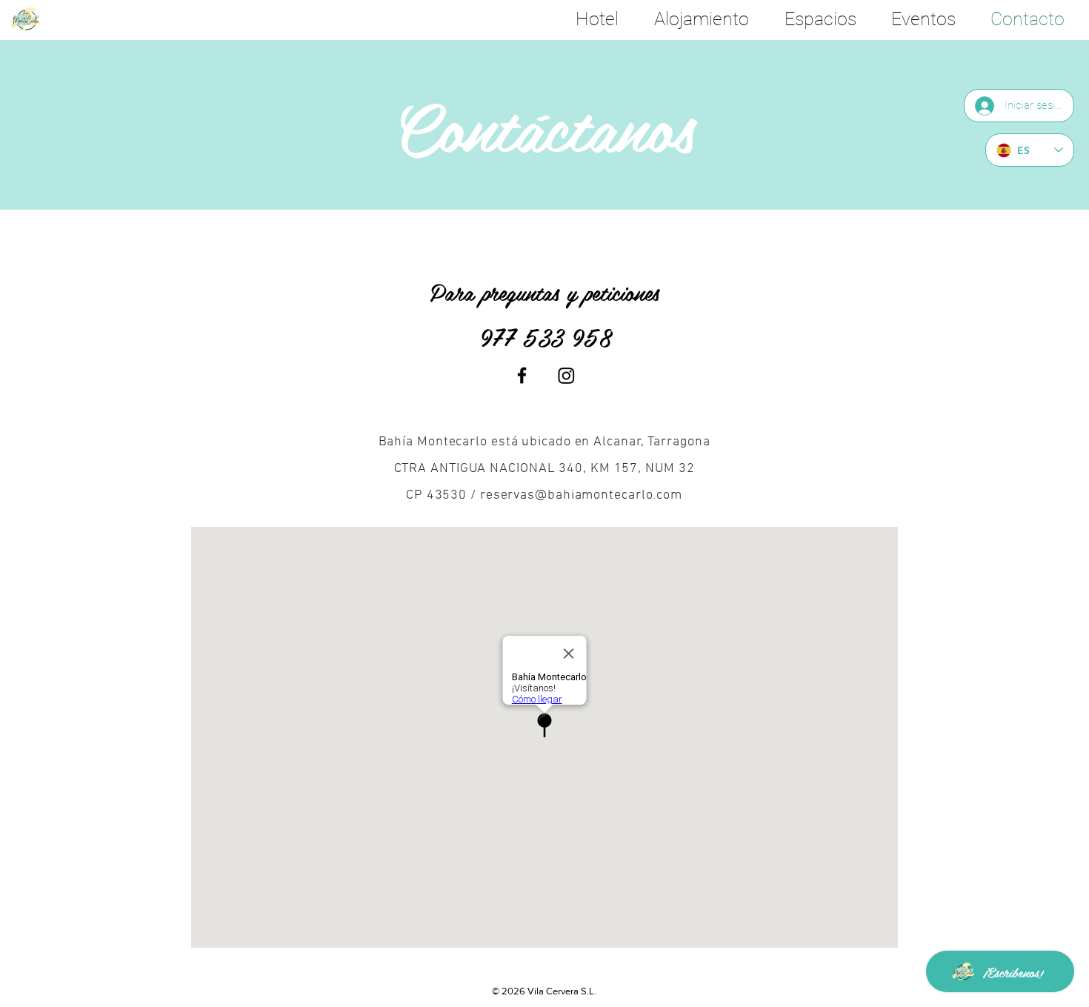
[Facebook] (522, 375)
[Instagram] (566, 375)
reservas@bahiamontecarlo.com (581, 495)
